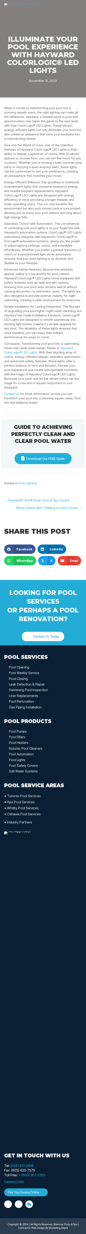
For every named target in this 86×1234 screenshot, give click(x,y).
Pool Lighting (27, 483)
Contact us (11, 394)
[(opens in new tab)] (19, 987)
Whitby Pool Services (21, 808)
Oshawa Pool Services (22, 814)
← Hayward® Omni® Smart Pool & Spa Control (37, 500)
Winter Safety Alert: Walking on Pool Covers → (49, 508)
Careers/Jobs (14, 1182)
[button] (43, 636)
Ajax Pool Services (19, 802)
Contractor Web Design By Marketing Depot (43, 1227)
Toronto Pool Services (22, 796)
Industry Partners (18, 822)
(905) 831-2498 (22, 1166)
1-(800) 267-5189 (32, 1175)
